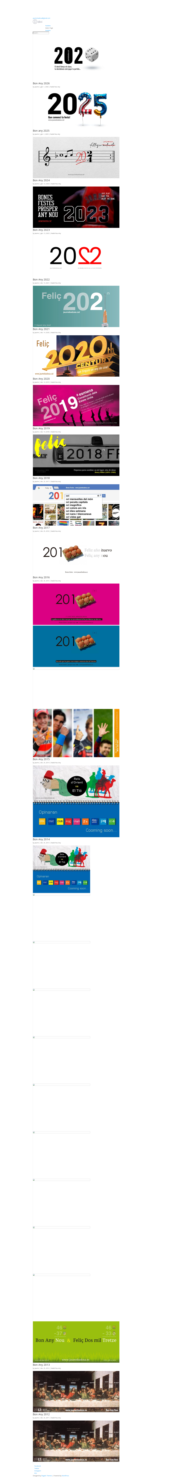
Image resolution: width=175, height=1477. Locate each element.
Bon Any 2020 (41, 378)
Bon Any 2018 (41, 478)
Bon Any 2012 (41, 1414)
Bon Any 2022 (41, 279)
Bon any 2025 (41, 130)
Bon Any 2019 (41, 428)
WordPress (65, 1476)
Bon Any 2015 (41, 759)
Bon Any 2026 (41, 83)
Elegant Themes (46, 1476)
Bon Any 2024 (41, 180)
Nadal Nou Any (55, 87)
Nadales (48, 26)
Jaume (37, 87)
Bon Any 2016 (41, 577)
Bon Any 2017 (41, 527)
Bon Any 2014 (41, 839)
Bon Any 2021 (41, 329)
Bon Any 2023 (41, 230)
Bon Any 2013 (41, 1365)
